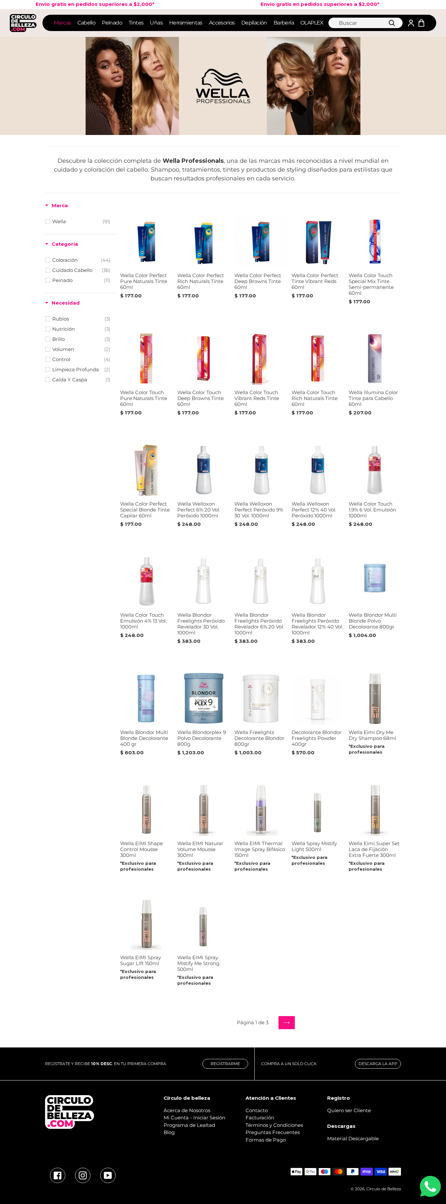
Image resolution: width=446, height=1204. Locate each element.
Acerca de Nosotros (187, 1110)
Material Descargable (353, 1138)
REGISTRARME (225, 1063)
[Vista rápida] (165, 264)
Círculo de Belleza (383, 1188)
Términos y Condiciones (274, 1125)
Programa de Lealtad (189, 1125)
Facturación (260, 1117)
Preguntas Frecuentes (273, 1132)
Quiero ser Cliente (349, 1110)
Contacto (257, 1110)
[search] (365, 23)
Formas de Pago (266, 1140)
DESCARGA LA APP (377, 1063)
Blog (169, 1132)
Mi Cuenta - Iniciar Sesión (194, 1117)
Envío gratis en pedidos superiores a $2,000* (299, 4)
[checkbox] (81, 222)
